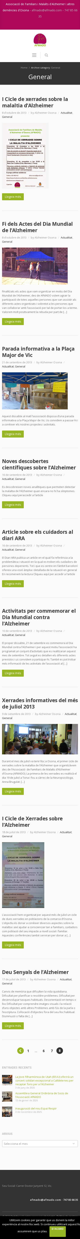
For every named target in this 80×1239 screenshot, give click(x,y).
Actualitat (66, 113)
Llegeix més (13, 197)
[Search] (46, 55)
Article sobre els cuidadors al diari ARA (37, 535)
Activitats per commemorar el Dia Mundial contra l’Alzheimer (39, 617)
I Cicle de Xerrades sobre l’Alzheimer (32, 821)
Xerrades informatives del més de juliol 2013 (40, 703)
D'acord (57, 1228)
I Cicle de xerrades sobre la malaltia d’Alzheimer (35, 102)
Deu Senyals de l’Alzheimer (35, 971)
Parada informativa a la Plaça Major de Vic (38, 351)
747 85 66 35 (70, 1200)
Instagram (36, 24)
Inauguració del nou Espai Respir (36, 1108)
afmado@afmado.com (47, 10)
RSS (44, 24)
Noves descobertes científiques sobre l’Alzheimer (39, 464)
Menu (34, 57)
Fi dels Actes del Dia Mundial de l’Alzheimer (37, 227)
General (55, 67)
